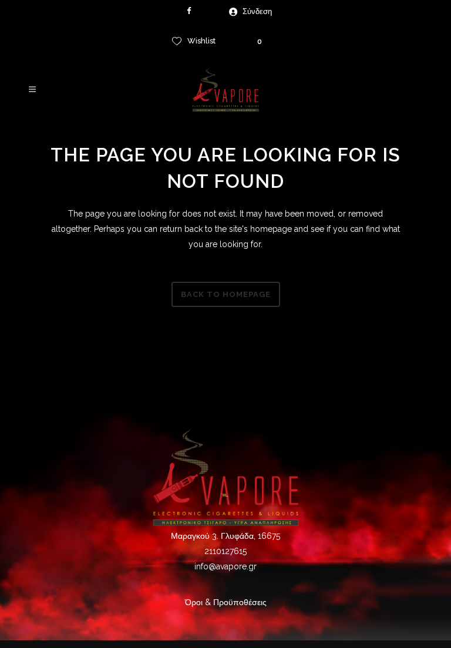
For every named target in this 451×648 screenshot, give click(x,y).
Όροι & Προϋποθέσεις (226, 602)
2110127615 (225, 551)
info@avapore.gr (225, 566)
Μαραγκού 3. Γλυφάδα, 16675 (225, 536)
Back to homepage (226, 294)
